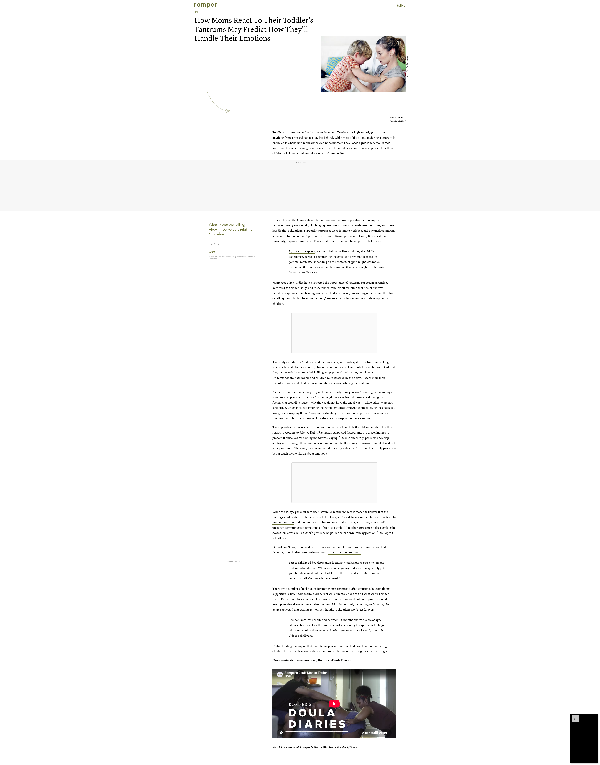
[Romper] (205, 5)
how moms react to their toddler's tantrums (337, 148)
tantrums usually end (313, 620)
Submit (213, 252)
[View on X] (334, 333)
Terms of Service (247, 257)
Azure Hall (399, 117)
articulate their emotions (344, 552)
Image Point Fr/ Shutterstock (407, 66)
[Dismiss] (595, 716)
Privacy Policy (213, 258)
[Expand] (573, 716)
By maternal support (302, 251)
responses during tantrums (352, 589)
